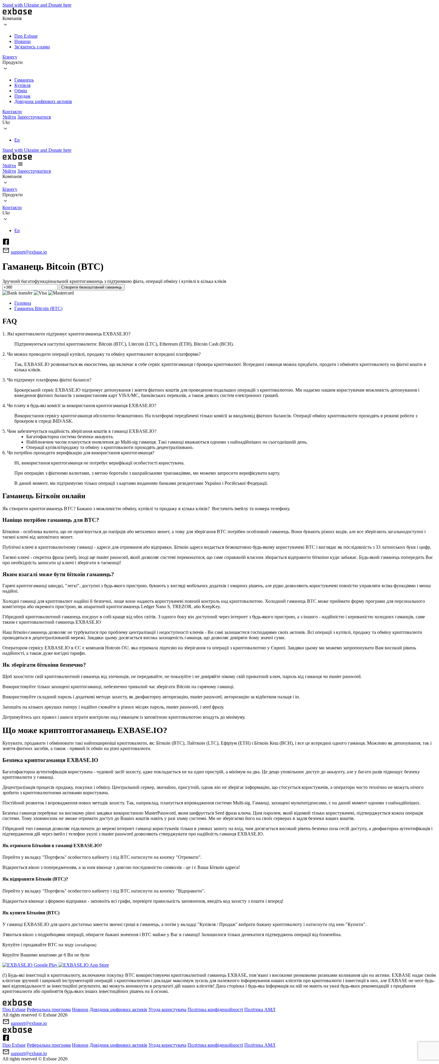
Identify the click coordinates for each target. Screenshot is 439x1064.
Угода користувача (167, 1009)
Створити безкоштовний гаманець (91, 287)
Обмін (20, 90)
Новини (22, 41)
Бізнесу (9, 56)
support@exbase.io (29, 251)
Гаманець (24, 79)
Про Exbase (26, 36)
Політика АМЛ (259, 1009)
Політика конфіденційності (215, 1009)
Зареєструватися (34, 116)
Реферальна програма (49, 1009)
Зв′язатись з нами (32, 46)
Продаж (22, 96)
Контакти (12, 111)
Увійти (9, 116)
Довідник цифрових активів (43, 101)
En (17, 139)
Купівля (22, 85)
